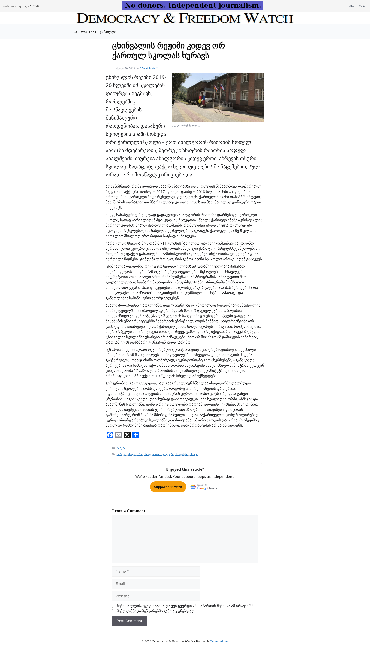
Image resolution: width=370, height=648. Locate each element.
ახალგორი (135, 454)
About (352, 6)
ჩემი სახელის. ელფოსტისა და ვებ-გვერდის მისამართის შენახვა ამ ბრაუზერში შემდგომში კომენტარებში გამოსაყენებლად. (186, 608)
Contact (363, 6)
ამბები (121, 448)
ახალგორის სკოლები (159, 454)
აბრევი (121, 454)
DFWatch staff (148, 68)
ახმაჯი (194, 454)
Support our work (168, 486)
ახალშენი (181, 454)
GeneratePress (219, 641)
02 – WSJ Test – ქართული (95, 31)
